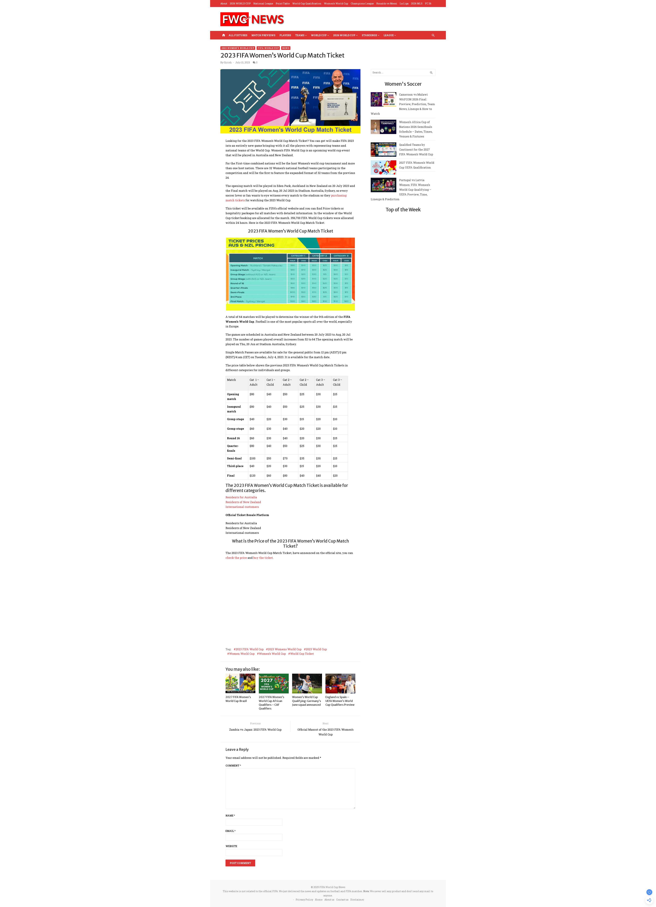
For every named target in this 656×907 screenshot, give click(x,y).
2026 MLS (416, 3)
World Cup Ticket (302, 653)
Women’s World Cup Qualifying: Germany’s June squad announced (306, 700)
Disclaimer (357, 899)
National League (263, 3)
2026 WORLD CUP (240, 3)
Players (285, 35)
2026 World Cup (344, 35)
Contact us (342, 899)
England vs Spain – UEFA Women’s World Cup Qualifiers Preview (339, 700)
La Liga (404, 3)
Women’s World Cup (336, 3)
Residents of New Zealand (243, 502)
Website (231, 846)
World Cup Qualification (306, 3)
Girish (228, 62)
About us (329, 899)
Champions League (362, 3)
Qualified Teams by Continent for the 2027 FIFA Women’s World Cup (416, 149)
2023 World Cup (316, 649)
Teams (299, 35)
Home (319, 899)
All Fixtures (238, 35)
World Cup (319, 35)
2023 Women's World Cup (237, 48)
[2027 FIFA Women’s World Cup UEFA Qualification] (383, 168)
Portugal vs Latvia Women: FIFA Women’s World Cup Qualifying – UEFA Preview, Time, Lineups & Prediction (401, 189)
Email (230, 831)
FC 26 (428, 3)
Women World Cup (242, 653)
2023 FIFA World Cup (250, 649)
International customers (242, 507)
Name (230, 815)
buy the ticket (263, 557)
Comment (233, 765)
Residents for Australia (241, 497)
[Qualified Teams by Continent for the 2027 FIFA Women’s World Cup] (383, 150)
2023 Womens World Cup (285, 649)
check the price (236, 557)
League (389, 35)
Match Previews (263, 35)
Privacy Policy (304, 899)
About (223, 3)
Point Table (283, 3)
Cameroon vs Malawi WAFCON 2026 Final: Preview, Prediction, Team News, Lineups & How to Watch (403, 104)
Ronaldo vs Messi (386, 3)
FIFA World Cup (268, 48)
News (285, 48)
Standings (369, 35)
